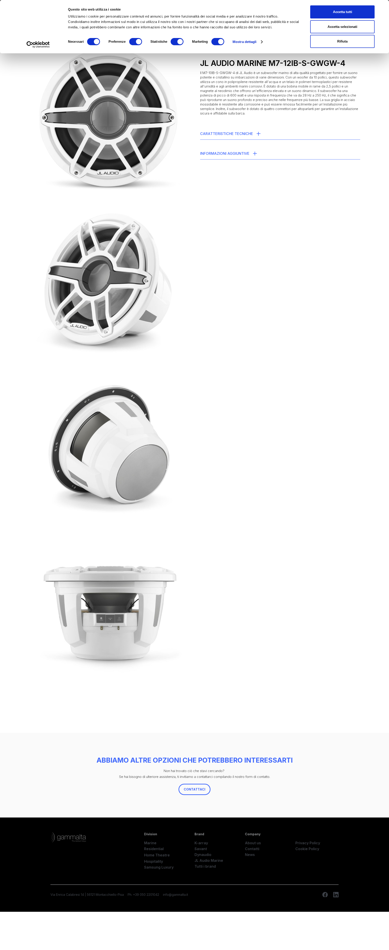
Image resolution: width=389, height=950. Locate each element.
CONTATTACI (194, 789)
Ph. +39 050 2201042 (143, 895)
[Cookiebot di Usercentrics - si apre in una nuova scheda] (38, 44)
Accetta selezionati (342, 27)
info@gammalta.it (175, 895)
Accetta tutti (342, 12)
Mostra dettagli (245, 42)
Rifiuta (342, 41)
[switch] (135, 41)
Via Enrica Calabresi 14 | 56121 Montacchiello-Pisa (87, 895)
